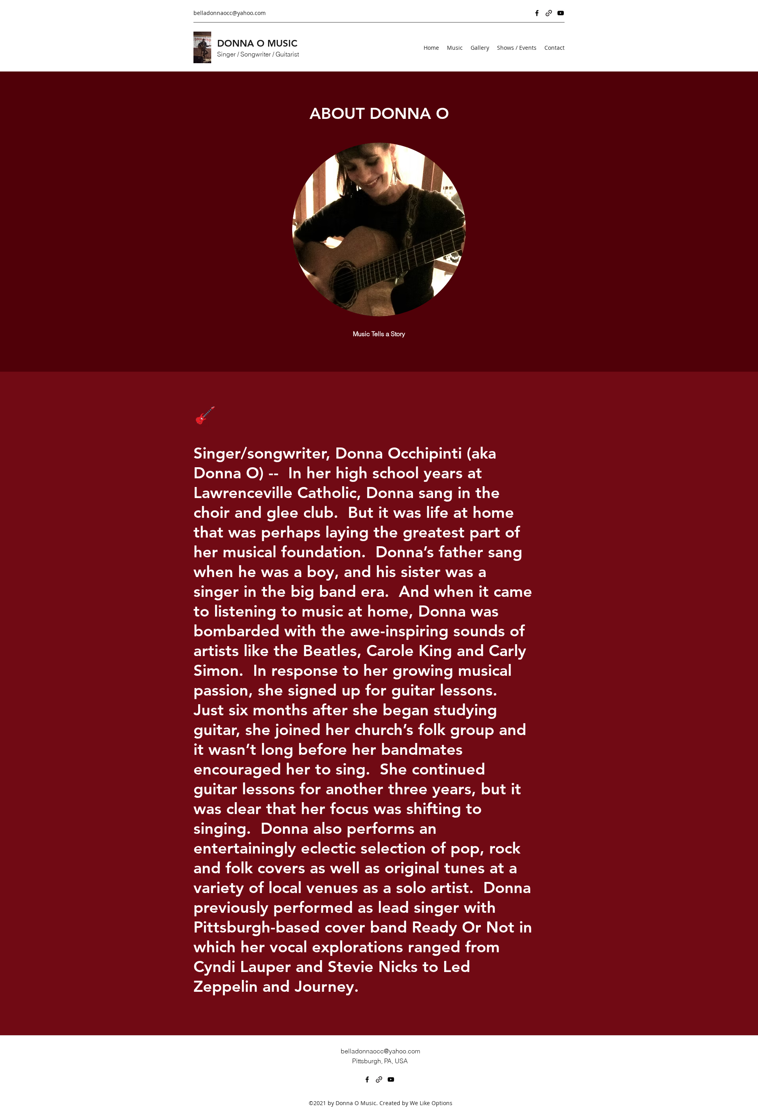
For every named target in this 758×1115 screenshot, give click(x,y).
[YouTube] (561, 13)
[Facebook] (537, 13)
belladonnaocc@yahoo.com (229, 13)
